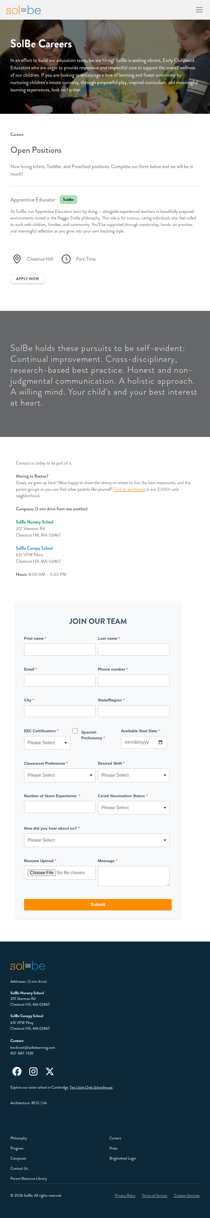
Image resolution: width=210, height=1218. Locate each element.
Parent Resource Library (28, 1178)
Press (113, 1148)
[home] (23, 9)
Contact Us (19, 1168)
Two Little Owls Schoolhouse (91, 1087)
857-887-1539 (21, 1053)
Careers (115, 1138)
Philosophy (18, 1138)
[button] (198, 9)
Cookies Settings (187, 1195)
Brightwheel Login (122, 1158)
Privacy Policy (125, 1195)
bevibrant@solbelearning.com (32, 1047)
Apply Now (27, 278)
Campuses (18, 1158)
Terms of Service (154, 1195)
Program (17, 1148)
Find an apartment (129, 489)
